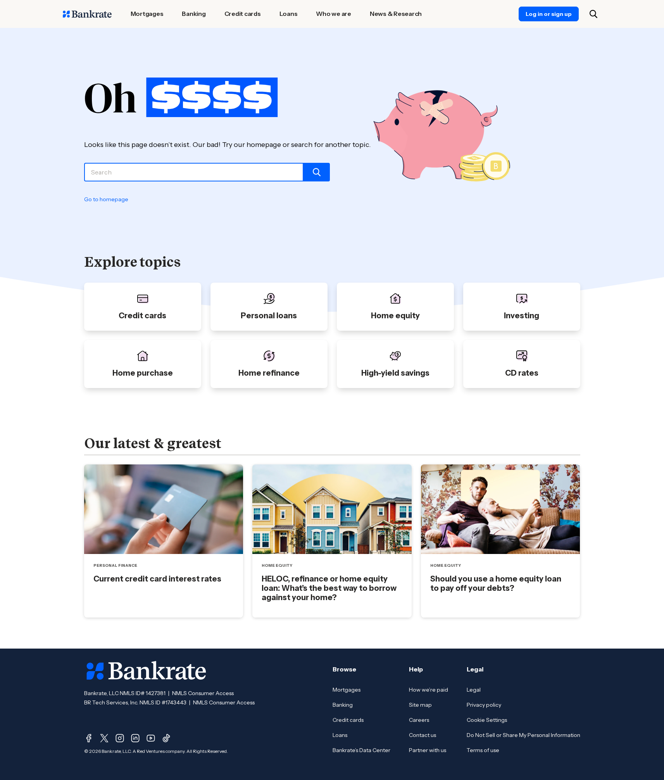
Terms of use (483, 750)
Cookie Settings (487, 719)
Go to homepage (106, 199)
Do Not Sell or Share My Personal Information (523, 735)
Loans (340, 735)
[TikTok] (166, 738)
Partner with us (427, 750)
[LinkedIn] (135, 738)
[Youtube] (150, 738)
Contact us (422, 735)
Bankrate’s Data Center (361, 750)
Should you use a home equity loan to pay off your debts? (495, 583)
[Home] (87, 14)
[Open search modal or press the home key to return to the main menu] (593, 13)
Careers (419, 719)
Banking (343, 704)
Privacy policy (484, 704)
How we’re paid (428, 689)
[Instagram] (119, 738)
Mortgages (346, 689)
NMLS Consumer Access (203, 693)
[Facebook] (88, 738)
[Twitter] (104, 738)
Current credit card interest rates (157, 578)
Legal (474, 689)
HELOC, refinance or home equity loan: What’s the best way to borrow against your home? (329, 588)
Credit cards (348, 719)
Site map (420, 704)
